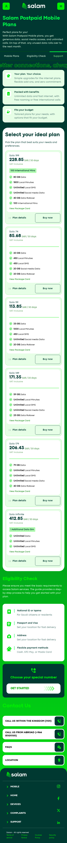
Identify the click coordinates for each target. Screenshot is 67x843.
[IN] (58, 823)
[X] (58, 810)
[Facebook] (58, 798)
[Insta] (58, 786)
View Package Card (19, 208)
